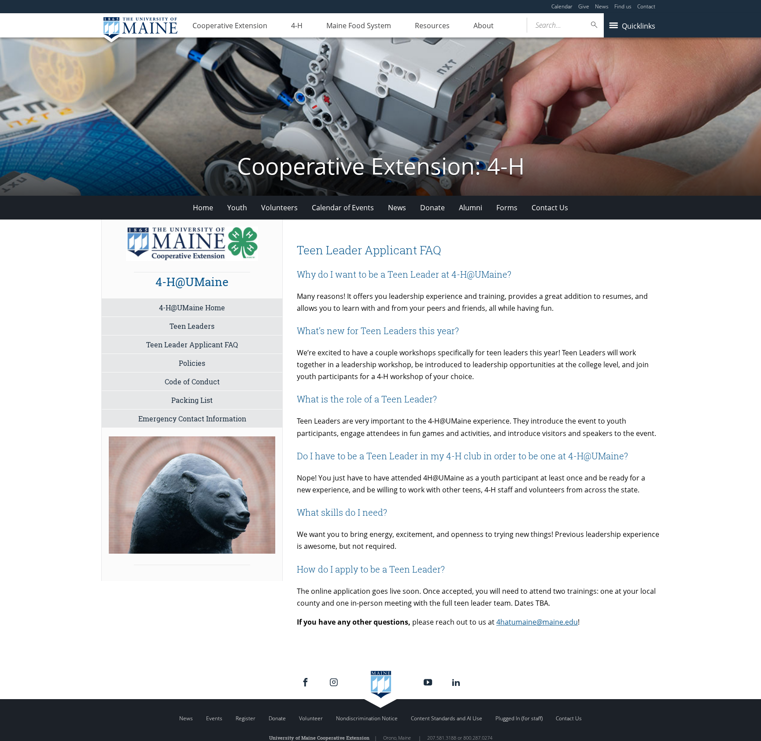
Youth (237, 207)
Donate (432, 207)
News (602, 6)
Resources (432, 25)
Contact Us (550, 207)
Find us (623, 6)
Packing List (192, 400)
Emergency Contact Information (192, 418)
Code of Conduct (192, 381)
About (483, 25)
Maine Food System (358, 25)
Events (214, 718)
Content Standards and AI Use (446, 718)
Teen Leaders (192, 326)
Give (583, 6)
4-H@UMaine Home (192, 307)
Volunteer (311, 718)
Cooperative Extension (229, 25)
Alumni (470, 207)
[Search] (594, 25)
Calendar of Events (343, 207)
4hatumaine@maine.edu (537, 622)
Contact (646, 6)
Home (203, 207)
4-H (297, 25)
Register (245, 718)
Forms (506, 207)
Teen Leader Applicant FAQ (192, 344)
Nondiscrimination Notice (367, 718)
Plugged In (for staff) (519, 718)
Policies (192, 363)
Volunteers (279, 207)
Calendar (562, 6)
